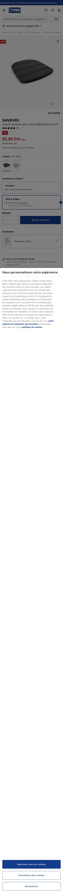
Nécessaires (31, 886)
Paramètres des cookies (31, 875)
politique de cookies (32, 327)
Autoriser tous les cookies (31, 864)
